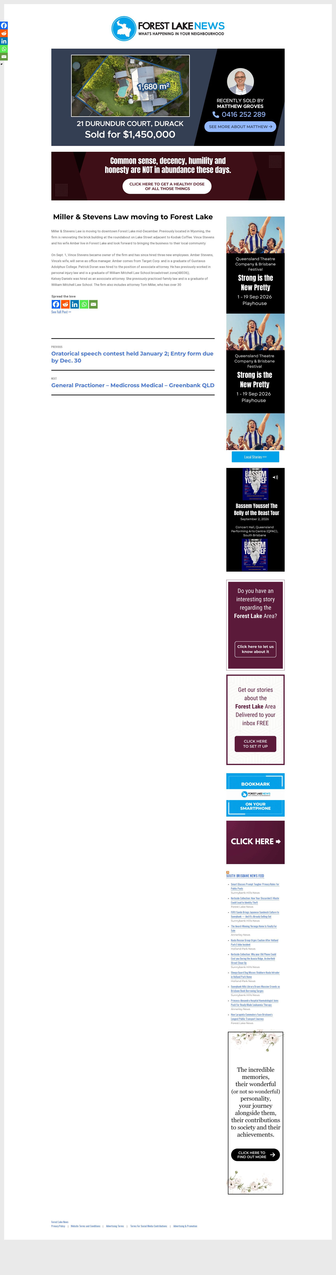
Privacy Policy (58, 1226)
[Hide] (1, 64)
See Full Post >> (61, 311)
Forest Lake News (59, 1222)
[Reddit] (65, 304)
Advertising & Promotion (185, 1226)
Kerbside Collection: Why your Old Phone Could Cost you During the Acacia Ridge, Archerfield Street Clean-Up (253, 958)
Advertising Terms (115, 1226)
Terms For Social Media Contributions (148, 1226)
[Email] (93, 304)
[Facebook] (56, 304)
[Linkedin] (74, 304)
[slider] (259, 568)
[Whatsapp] (84, 304)
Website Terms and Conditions (85, 1226)
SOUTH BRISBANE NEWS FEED (245, 875)
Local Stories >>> (255, 456)
